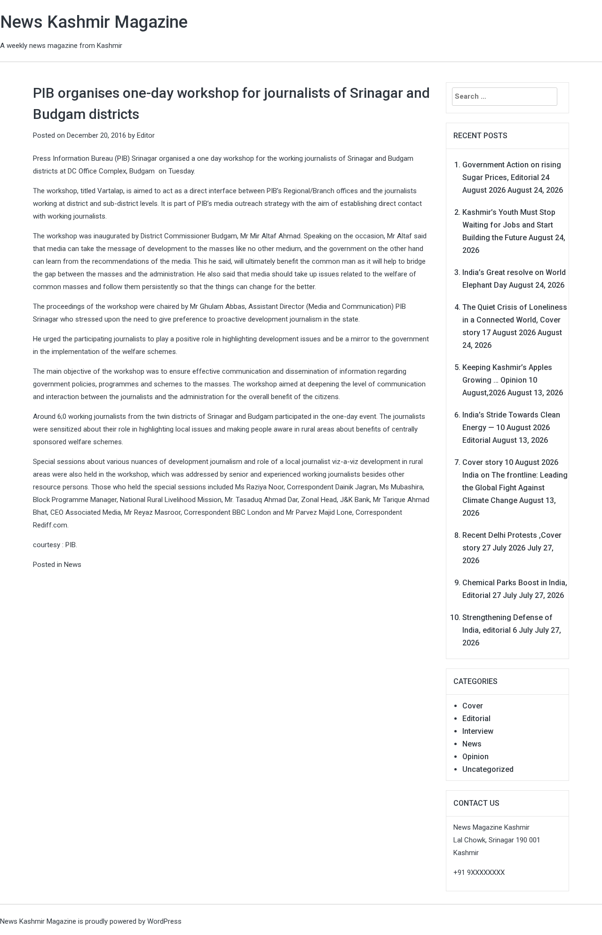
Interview (477, 731)
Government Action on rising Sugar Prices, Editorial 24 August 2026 (511, 177)
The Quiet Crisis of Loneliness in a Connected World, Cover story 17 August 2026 (514, 320)
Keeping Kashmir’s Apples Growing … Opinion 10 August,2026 (507, 380)
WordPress (164, 921)
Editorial (476, 718)
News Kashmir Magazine (94, 22)
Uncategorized (488, 769)
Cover (472, 705)
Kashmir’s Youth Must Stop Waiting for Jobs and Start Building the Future (508, 225)
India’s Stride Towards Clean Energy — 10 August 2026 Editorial (511, 427)
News (72, 564)
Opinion (475, 756)
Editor (146, 135)
